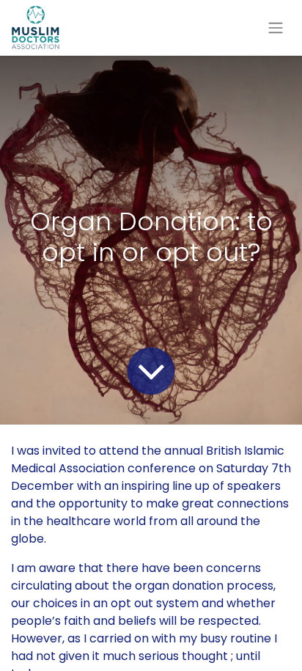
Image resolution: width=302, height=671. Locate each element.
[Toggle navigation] (275, 28)
